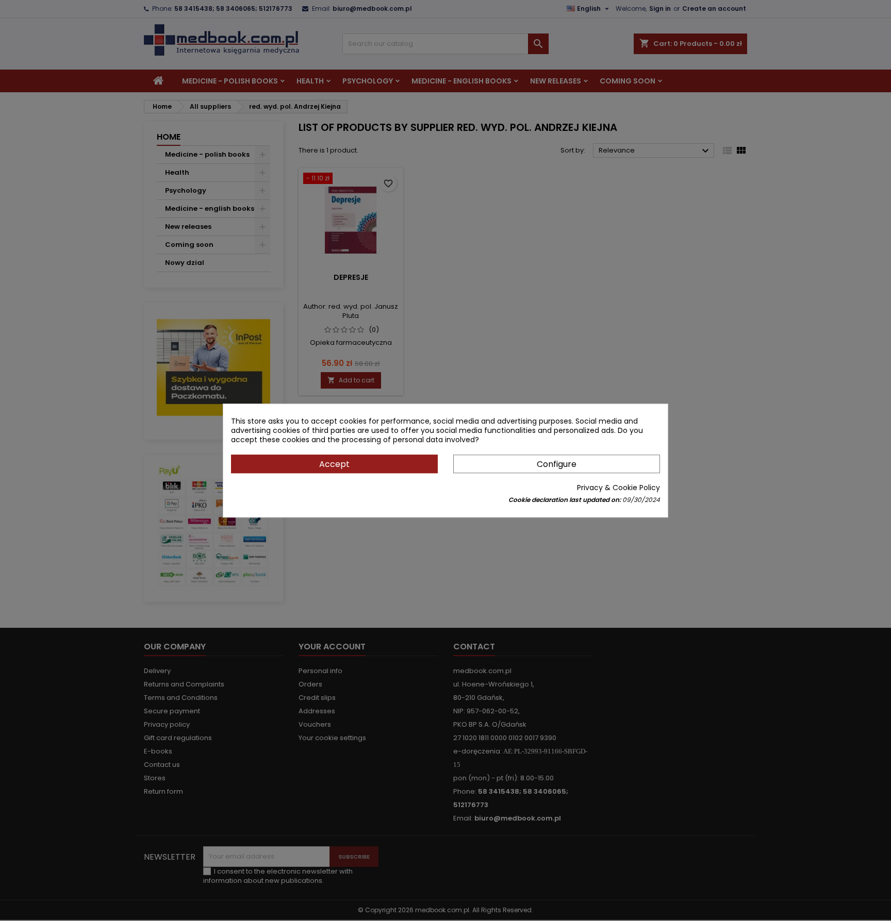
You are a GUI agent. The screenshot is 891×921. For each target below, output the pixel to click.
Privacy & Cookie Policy (618, 487)
